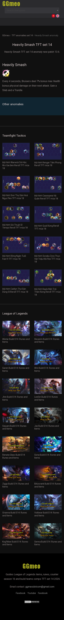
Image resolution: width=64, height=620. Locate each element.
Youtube (31, 593)
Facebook (20, 593)
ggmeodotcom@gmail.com (39, 586)
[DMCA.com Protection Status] (32, 602)
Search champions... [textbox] (16, 10)
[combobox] (32, 10)
